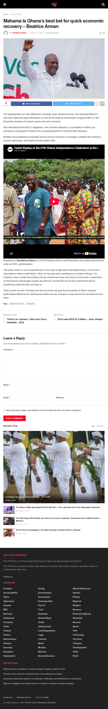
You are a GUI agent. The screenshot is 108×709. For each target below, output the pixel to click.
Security (77, 622)
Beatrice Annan (17, 303)
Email (7, 397)
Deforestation (9, 639)
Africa (6, 596)
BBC (5, 609)
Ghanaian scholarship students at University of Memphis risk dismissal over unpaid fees (42, 678)
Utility (75, 651)
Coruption (8, 622)
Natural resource (46, 655)
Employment (9, 655)
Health (41, 622)
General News (15, 14)
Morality (42, 647)
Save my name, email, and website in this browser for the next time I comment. (43, 410)
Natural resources (81, 588)
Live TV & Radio (42, 697)
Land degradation (46, 630)
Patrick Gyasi (19, 32)
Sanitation (78, 617)
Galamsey (43, 613)
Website (60, 397)
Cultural (7, 630)
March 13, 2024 (37, 32)
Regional (77, 601)
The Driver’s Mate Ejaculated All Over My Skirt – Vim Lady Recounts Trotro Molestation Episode (58, 507)
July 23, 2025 (22, 533)
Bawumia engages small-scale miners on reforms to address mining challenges (38, 683)
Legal (40, 634)
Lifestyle (42, 639)
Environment (44, 596)
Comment (8, 349)
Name (7, 384)
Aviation (7, 605)
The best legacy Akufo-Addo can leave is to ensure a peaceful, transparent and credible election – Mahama (58, 519)
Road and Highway (82, 613)
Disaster (7, 643)
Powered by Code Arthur (46, 702)
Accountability (10, 592)
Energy (41, 588)
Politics (100, 426)
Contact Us (8, 697)
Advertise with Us (24, 697)
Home (5, 14)
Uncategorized (80, 647)
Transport (77, 643)
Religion (77, 605)
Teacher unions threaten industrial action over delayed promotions (32, 673)
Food (40, 609)
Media (41, 643)
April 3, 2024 (11, 500)
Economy (7, 647)
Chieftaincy (8, 617)
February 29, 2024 (23, 511)
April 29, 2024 (22, 524)
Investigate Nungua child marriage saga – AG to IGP (27, 496)
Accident (7, 588)
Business (7, 613)
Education (8, 651)
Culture (6, 634)
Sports (76, 626)
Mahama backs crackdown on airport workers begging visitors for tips (34, 668)
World (75, 655)
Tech (75, 630)
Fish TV (41, 605)
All (93, 426)
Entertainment (45, 592)
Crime (6, 626)
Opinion (76, 592)
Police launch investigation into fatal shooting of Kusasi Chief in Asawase (48, 529)
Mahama (31, 303)
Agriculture (8, 601)
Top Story (77, 639)
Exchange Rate (45, 601)
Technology (78, 634)
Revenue (77, 609)
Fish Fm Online (31, 702)
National (42, 651)
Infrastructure (44, 626)
